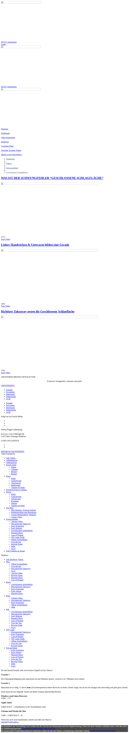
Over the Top (16, 623)
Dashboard (5, 133)
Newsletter (10, 392)
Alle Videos (10, 458)
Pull (7, 609)
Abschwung (16, 483)
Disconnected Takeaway (21, 524)
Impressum (10, 394)
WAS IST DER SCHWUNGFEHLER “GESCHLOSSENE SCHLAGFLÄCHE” (52, 178)
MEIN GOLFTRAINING (11, 155)
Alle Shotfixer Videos (14, 559)
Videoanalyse (11, 463)
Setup (13, 478)
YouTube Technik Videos (11, 150)
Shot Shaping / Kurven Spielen (23, 510)
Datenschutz (11, 397)
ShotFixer (5, 142)
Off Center (10, 630)
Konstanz (15, 501)
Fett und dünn (11, 648)
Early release (16, 591)
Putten (13, 467)
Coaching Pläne (7, 146)
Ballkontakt (15, 485)
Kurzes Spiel (11, 465)
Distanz (14, 503)
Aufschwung (16, 481)
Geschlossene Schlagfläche (22, 531)
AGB (8, 399)
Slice (8, 562)
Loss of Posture (17, 535)
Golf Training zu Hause (15, 551)
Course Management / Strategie (23, 515)
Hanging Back (17, 533)
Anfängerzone (11, 460)
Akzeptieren (26, 728)
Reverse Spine (17, 544)
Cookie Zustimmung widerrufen (102, 731)
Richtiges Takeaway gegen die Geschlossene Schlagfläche (37, 311)
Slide (13, 546)
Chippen (14, 469)
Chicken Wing (17, 521)
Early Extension (17, 526)
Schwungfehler (12, 519)
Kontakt (9, 390)
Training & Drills (18, 487)
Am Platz (9, 508)
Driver (8, 492)
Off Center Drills (18, 537)
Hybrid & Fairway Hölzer (16, 490)
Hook (8, 582)
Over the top (16, 542)
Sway (13, 549)
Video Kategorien (8, 138)
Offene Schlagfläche (19, 540)
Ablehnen (35, 728)
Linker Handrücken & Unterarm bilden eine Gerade (35, 244)
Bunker (14, 474)
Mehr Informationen (47, 728)
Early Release (16, 528)
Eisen (8, 476)
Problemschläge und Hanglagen (23, 512)
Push (8, 596)
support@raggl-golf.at (10, 722)
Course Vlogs (16, 517)
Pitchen (14, 472)
